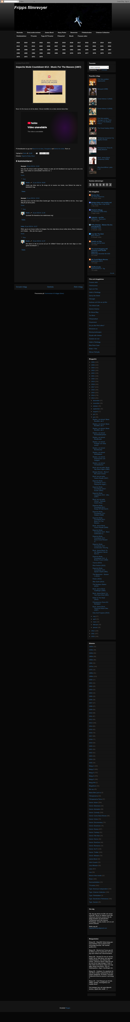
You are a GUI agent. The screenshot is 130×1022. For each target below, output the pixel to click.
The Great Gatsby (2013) (106, 128)
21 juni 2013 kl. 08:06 (39, 182)
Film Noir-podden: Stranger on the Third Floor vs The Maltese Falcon (104, 121)
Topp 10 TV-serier (47, 36)
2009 (41, 46)
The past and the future (98, 243)
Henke (28, 182)
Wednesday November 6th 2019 (100, 253)
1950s (91, 656)
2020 (56, 42)
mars (95, 622)
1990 (86, 50)
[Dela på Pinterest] (48, 153)
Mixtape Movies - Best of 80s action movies (100, 472)
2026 (93, 362)
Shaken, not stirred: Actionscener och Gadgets (99, 458)
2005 (71, 46)
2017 (79, 42)
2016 (86, 42)
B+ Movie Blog (93, 312)
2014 (102, 42)
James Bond (49, 32)
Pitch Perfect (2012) (99, 565)
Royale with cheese (95, 335)
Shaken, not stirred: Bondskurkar (99, 448)
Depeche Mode (26, 156)
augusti (95, 411)
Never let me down (37, 148)
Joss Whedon (93, 865)
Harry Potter (62, 32)
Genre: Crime (93, 819)
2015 (94, 42)
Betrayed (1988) (103, 89)
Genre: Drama (93, 829)
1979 (71, 53)
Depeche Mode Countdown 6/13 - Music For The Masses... (99, 520)
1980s (91, 673)
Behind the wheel (59, 148)
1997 (33, 50)
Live (90, 872)
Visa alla (112, 273)
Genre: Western (94, 855)
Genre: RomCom (94, 842)
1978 (79, 53)
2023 (33, 42)
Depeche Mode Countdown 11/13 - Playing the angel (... (100, 482)
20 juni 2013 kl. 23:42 (33, 166)
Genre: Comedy (94, 812)
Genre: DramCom (95, 826)
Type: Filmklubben (95, 895)
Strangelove (47, 148)
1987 (109, 50)
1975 (102, 53)
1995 (48, 50)
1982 (48, 53)
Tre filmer (92, 315)
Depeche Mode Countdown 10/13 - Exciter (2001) (99, 488)
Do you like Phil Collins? (96, 325)
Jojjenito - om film (97, 217)
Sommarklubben (94, 882)
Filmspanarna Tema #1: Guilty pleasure (105, 148)
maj (94, 616)
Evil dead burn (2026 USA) (99, 211)
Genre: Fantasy (94, 832)
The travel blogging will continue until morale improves (99, 250)
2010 (33, 46)
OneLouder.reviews (34, 32)
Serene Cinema (94, 309)
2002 (94, 46)
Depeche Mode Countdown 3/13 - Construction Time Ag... (101, 545)
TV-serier (34, 36)
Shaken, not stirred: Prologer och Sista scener (99, 443)
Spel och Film (93, 289)
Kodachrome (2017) (97, 261)
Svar (24, 179)
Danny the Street (94, 295)
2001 (101, 46)
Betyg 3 (91, 772)
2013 (109, 42)
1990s (91, 676)
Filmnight (92, 299)
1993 (64, 50)
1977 (86, 53)
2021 (48, 42)
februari (95, 624)
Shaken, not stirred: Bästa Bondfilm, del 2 (101, 424)
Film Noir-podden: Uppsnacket (103, 80)
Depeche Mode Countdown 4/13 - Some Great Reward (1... (100, 538)
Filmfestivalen (87, 32)
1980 (64, 53)
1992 (71, 50)
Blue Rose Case (94, 345)
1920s (91, 646)
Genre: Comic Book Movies (98, 816)
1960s (91, 660)
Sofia (22, 226)
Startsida (20, 32)
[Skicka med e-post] (40, 153)
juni (94, 417)
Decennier (73, 32)
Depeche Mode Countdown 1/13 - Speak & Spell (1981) (100, 569)
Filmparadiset (93, 319)
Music (33, 156)
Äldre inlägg (78, 287)
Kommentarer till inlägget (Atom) (54, 293)
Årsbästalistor (21, 36)
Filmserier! (61, 36)
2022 (41, 42)
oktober (95, 406)
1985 (25, 53)
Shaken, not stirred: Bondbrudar (99, 438)
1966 (90, 663)
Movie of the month (95, 875)
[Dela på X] (44, 153)
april (94, 619)
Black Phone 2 (95, 235)
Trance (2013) (97, 563)
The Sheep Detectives (97, 196)
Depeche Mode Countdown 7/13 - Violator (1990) (99, 513)
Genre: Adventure (94, 806)
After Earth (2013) (98, 581)
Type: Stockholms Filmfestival (98, 899)
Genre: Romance (94, 846)
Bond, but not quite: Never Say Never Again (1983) (101, 468)
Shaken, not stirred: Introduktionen (99, 464)
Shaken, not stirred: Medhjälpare (99, 453)
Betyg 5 (91, 779)
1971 (33, 56)
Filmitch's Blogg (96, 210)
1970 (41, 56)
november (96, 403)
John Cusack (93, 862)
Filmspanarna (93, 796)
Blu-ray (91, 789)
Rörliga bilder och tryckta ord (101, 202)
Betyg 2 (91, 769)
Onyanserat (93, 322)
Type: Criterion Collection (97, 892)
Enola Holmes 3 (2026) (105, 108)
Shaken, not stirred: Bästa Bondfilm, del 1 (101, 429)
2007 (56, 46)
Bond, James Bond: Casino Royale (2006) (100, 526)
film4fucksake (96, 267)
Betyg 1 (91, 766)
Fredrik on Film (96, 241)
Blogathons (92, 786)
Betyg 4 (91, 776)
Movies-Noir (95, 195)
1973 (18, 56)
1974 (109, 53)
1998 (25, 50)
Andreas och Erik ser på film (98, 302)
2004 (79, 46)
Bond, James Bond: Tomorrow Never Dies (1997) (100, 608)
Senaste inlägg (21, 287)
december (96, 400)
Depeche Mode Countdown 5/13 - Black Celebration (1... (101, 531)
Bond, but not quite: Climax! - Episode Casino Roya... (99, 501)
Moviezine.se (93, 329)
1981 (56, 53)
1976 (94, 53)
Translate (104, 70)
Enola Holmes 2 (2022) (105, 99)
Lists (90, 869)
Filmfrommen (93, 285)
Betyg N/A (92, 782)
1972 (25, 56)
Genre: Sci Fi (93, 849)
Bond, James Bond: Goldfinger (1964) (99, 589)
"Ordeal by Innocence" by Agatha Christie (106, 138)
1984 (33, 53)
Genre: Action (93, 802)
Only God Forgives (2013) (101, 613)
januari (95, 627)
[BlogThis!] (42, 153)
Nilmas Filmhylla (94, 352)
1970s (91, 666)
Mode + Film (93, 348)
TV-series (92, 885)
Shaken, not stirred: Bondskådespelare (99, 433)
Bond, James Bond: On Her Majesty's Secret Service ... (100, 552)
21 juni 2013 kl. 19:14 (33, 198)
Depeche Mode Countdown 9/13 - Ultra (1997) (101, 494)
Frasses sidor (82, 36)
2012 (18, 46)
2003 (86, 46)
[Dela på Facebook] (46, 153)
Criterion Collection (102, 32)
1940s (91, 653)
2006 (63, 46)
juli (94, 414)
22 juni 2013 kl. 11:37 (39, 241)
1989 (94, 50)
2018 (71, 42)
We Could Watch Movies (99, 259)
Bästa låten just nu (95, 792)
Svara (22, 175)
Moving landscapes (95, 332)
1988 (102, 50)
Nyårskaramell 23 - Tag (98, 268)
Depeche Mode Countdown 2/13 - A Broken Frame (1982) (100, 558)
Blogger (68, 1008)
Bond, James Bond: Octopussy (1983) (104, 158)
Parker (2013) (97, 579)
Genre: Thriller (93, 852)
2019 (64, 42)
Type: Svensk (93, 902)
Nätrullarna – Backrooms (98, 219)
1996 (41, 50)
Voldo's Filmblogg (94, 292)
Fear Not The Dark (97, 234)
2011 (25, 46)
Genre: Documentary (96, 822)
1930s (91, 650)
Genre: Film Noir (94, 835)
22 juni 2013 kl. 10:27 (31, 226)
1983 (41, 53)
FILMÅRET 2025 (96, 228)
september (96, 409)
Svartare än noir (94, 339)
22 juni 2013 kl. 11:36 (39, 213)
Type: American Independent (98, 889)
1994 (56, 50)
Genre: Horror (93, 839)
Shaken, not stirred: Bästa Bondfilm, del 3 (101, 420)
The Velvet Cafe (94, 305)
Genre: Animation (94, 809)
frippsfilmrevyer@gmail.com (98, 928)
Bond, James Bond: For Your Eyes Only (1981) (101, 594)
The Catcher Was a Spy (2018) (100, 204)
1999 (18, 50)
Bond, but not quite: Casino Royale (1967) (100, 477)
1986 (18, 53)
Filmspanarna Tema (95, 799)
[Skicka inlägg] (36, 153)
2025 (18, 42)
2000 (109, 46)
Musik (71, 36)
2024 (25, 42)
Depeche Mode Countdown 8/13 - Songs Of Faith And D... (101, 507)
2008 (48, 46)
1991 (79, 50)
